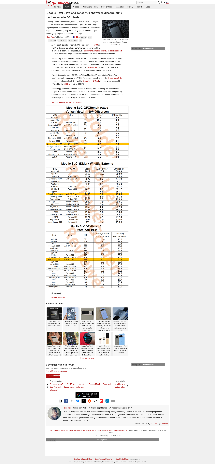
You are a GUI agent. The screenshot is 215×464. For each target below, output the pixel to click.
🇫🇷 (74, 37)
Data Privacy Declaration (105, 459)
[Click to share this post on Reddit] (89, 401)
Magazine (120, 6)
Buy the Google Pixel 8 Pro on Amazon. (67, 102)
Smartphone (73, 40)
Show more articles (87, 358)
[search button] (159, 2)
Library (130, 6)
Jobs (148, 6)
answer (66, 371)
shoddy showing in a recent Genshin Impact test (103, 50)
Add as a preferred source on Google (89, 395)
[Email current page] (113, 401)
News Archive (107, 430)
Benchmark (52, 40)
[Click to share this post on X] (84, 401)
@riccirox (154, 423)
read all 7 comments (54, 371)
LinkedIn (164, 423)
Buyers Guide (106, 6)
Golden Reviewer (58, 297)
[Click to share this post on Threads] (72, 401)
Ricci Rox (50, 37)
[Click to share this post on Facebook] (66, 401)
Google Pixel (62, 40)
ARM (89, 37)
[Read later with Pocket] (95, 401)
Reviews (57, 6)
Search (139, 6)
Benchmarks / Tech (90, 6)
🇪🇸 (77, 37)
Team (91, 459)
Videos (76, 6)
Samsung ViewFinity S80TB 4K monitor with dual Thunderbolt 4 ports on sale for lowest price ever (67, 387)
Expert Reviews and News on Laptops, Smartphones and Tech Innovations (72, 430)
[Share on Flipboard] (101, 401)
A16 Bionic (68, 84)
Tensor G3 (94, 45)
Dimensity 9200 (93, 67)
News (67, 6)
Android (83, 37)
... (79, 37)
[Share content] (60, 401)
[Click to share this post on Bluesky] (78, 401)
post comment (54, 375)
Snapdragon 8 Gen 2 (91, 81)
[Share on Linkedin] (107, 401)
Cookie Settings (122, 459)
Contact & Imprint (81, 459)
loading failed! (137, 48)
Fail (80, 40)
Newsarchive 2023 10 (120, 430)
